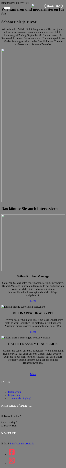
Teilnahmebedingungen (20, 398)
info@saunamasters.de (22, 443)
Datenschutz (14, 392)
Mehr (33, 300)
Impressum (14, 395)
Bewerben (54, 6)
